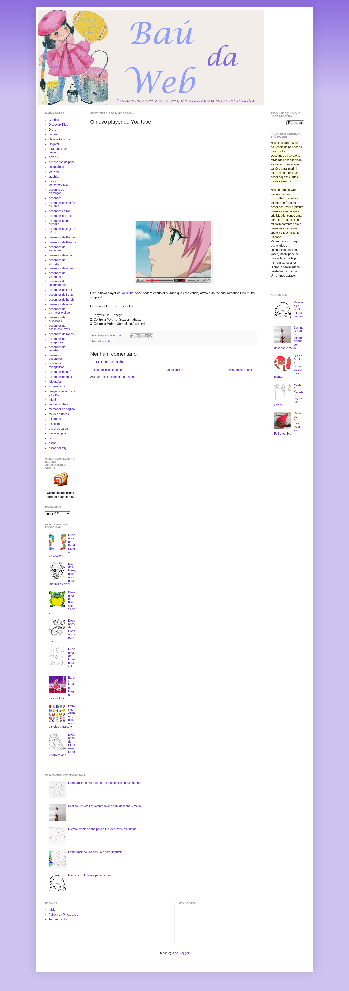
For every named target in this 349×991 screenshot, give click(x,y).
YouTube (127, 293)
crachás (54, 176)
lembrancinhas (58, 404)
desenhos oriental (60, 377)
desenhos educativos (56, 357)
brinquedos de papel (62, 162)
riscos (52, 443)
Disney (53, 129)
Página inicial (174, 370)
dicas (111, 341)
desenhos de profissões (57, 319)
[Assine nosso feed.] (60, 486)
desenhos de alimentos (57, 248)
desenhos (55, 198)
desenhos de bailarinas (57, 275)
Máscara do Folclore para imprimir (298, 311)
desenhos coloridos (61, 216)
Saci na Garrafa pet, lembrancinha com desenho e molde (105, 806)
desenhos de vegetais (57, 348)
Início (52, 909)
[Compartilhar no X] (141, 335)
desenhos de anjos (61, 268)
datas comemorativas (58, 183)
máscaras (55, 424)
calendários (56, 167)
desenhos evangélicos (56, 365)
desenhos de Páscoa (62, 242)
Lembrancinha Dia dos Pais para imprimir (95, 852)
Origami (54, 144)
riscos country (57, 448)
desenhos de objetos (62, 304)
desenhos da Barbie (62, 237)
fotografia (55, 381)
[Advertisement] (130, 158)
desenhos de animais (57, 261)
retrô (52, 438)
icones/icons (57, 386)
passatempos (57, 433)
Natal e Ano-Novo (60, 139)
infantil (53, 399)
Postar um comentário (110, 362)
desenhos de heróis (61, 299)
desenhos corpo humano (59, 222)
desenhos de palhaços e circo (59, 310)
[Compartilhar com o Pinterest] (150, 335)
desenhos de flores (61, 289)
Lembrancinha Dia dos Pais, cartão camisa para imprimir (104, 783)
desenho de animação (56, 191)
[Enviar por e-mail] (132, 335)
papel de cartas (59, 428)
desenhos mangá (60, 372)
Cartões (54, 119)
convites (54, 171)
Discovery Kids (58, 124)
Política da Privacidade (63, 914)
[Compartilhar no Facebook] (146, 335)
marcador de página (62, 409)
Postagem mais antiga (240, 370)
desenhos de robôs (61, 334)
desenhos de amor (61, 255)
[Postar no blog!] (137, 335)
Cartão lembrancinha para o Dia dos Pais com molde (102, 829)
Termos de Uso (58, 919)
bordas (53, 157)
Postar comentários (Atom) (118, 377)
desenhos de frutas (61, 294)
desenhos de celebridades (57, 283)
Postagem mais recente (106, 370)
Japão (53, 134)
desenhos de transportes (57, 340)
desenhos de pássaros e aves (59, 327)
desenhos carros (59, 211)
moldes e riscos (59, 414)
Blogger (184, 953)
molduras (55, 419)
